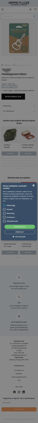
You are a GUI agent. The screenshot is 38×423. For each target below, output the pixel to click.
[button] (19, 237)
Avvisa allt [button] (20, 232)
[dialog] (19, 211)
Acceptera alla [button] (20, 227)
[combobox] (34, 185)
